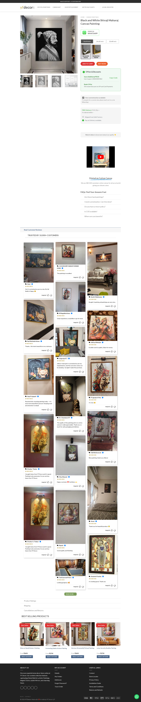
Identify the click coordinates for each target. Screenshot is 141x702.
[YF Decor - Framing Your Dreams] (27, 7)
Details (57, 673)
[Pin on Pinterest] (92, 128)
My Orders (58, 676)
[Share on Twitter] (85, 128)
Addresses (58, 680)
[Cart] (120, 7)
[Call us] (28, 687)
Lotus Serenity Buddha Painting (106, 648)
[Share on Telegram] (96, 128)
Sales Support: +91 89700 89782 (70, 1)
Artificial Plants (88, 7)
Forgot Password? (61, 683)
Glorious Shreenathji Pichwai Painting (82, 648)
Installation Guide (95, 683)
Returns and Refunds (96, 690)
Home (82, 17)
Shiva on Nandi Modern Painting (30, 648)
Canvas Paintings (92, 17)
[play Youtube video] (101, 157)
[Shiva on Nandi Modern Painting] (32, 634)
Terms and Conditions (96, 686)
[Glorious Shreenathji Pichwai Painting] (83, 634)
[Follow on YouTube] (35, 687)
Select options (27, 656)
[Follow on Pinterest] (32, 687)
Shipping (27, 606)
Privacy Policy (94, 680)
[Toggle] (82, 197)
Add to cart (87, 64)
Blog (22, 696)
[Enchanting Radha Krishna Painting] (57, 634)
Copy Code (113, 78)
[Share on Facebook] (82, 128)
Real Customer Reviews (33, 230)
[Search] (97, 7)
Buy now (102, 64)
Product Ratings (30, 601)
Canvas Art (57, 7)
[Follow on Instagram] (22, 687)
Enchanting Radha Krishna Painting (56, 648)
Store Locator (93, 676)
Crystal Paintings (43, 7)
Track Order (59, 686)
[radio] (87, 41)
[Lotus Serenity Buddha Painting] (108, 634)
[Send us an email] (25, 687)
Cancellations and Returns (34, 610)
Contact (92, 673)
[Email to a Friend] (89, 128)
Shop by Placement (71, 7)
